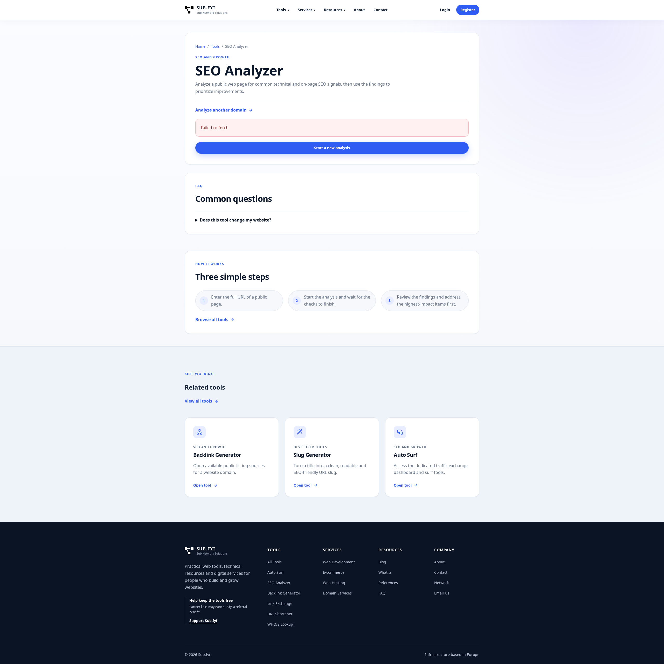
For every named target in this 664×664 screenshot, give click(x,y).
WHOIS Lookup (280, 624)
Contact (381, 9)
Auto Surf (275, 572)
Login (445, 9)
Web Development (339, 561)
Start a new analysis (332, 147)
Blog (382, 561)
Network (441, 582)
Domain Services (337, 593)
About (359, 9)
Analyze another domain (224, 110)
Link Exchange (279, 603)
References (388, 582)
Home (200, 46)
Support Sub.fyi (203, 620)
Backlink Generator (283, 593)
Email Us (441, 593)
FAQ (381, 593)
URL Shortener (280, 613)
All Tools (274, 561)
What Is (385, 572)
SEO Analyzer (278, 582)
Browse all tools (214, 319)
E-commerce (333, 572)
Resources (334, 9)
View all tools (201, 401)
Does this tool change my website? (235, 220)
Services (306, 9)
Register (467, 9)
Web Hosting (334, 582)
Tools (282, 9)
